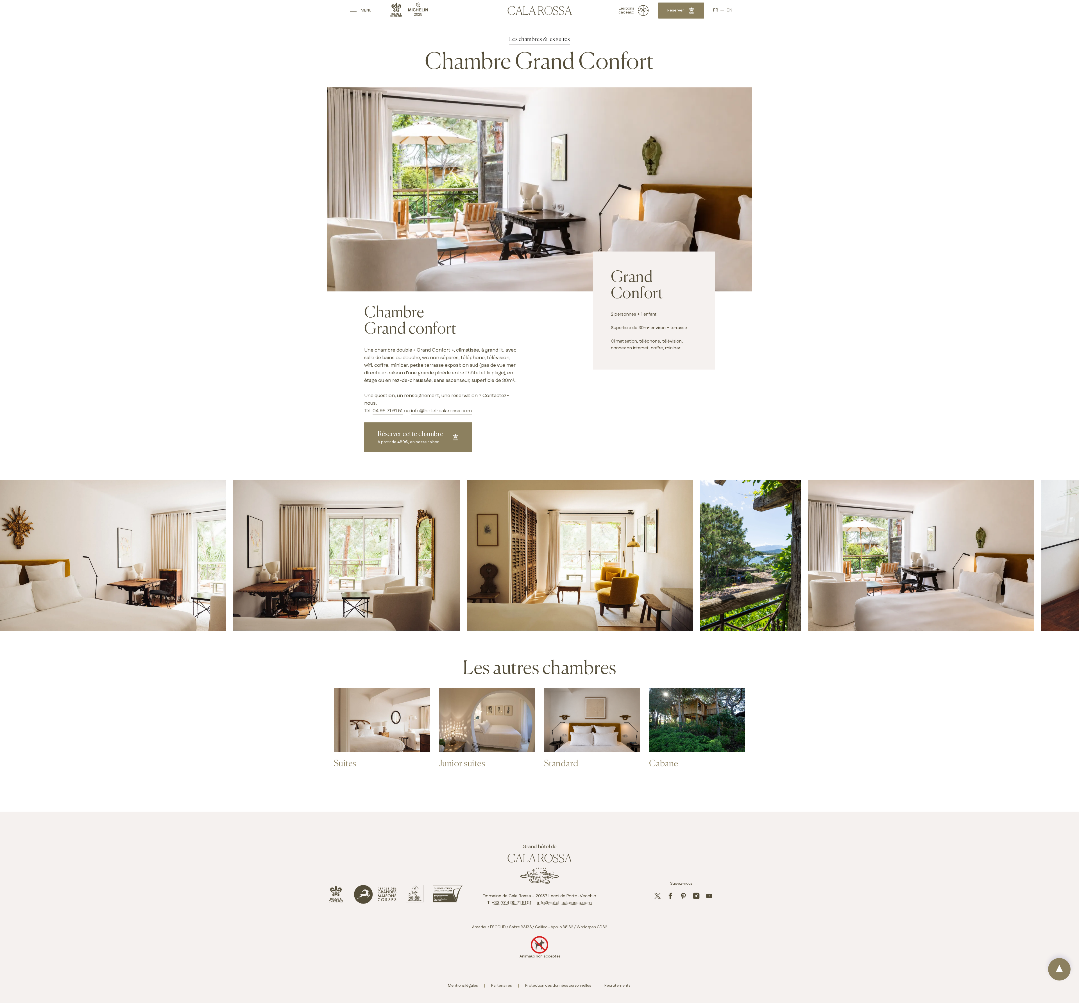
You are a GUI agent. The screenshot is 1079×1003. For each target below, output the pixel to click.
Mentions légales (463, 985)
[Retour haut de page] (1059, 969)
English (729, 10)
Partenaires (501, 985)
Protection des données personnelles (558, 985)
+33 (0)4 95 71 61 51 (511, 903)
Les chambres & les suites (539, 39)
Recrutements (617, 985)
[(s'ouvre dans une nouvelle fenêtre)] (336, 901)
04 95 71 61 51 (388, 411)
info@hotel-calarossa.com (441, 411)
